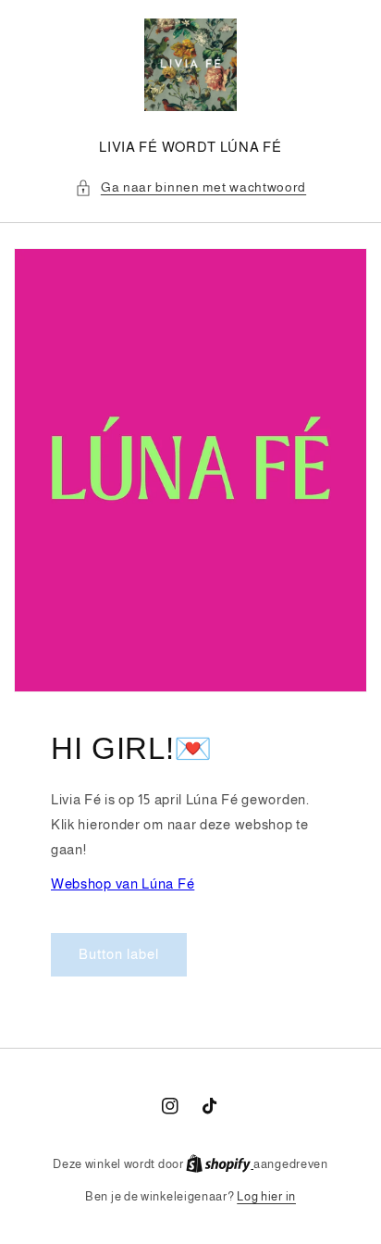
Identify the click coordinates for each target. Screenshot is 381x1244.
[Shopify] (219, 1164)
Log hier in (266, 1196)
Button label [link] (119, 954)
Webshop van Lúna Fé (122, 883)
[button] (190, 187)
